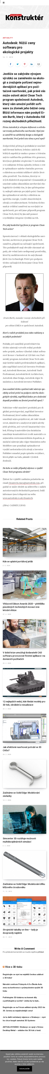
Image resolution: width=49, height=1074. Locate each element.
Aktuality (8, 38)
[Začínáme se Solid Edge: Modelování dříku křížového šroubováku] (24, 865)
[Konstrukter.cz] (24, 17)
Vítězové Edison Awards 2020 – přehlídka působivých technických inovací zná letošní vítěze (23, 607)
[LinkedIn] (31, 64)
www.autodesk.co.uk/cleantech (18, 498)
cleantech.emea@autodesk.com (24, 482)
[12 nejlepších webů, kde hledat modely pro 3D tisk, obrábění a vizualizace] (24, 682)
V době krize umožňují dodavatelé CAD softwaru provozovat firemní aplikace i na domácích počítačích (24, 655)
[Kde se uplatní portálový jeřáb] (24, 542)
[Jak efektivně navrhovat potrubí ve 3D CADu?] (24, 728)
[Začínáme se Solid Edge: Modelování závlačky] (24, 773)
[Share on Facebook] (10, 64)
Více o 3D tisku (13, 966)
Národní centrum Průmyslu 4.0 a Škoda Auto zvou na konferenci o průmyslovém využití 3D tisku (23, 987)
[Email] (38, 64)
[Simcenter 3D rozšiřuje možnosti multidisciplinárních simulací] (24, 819)
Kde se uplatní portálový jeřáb (18, 561)
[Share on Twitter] (17, 64)
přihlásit (41, 952)
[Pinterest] (24, 64)
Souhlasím (24, 1069)
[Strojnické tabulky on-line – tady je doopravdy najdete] (24, 910)
